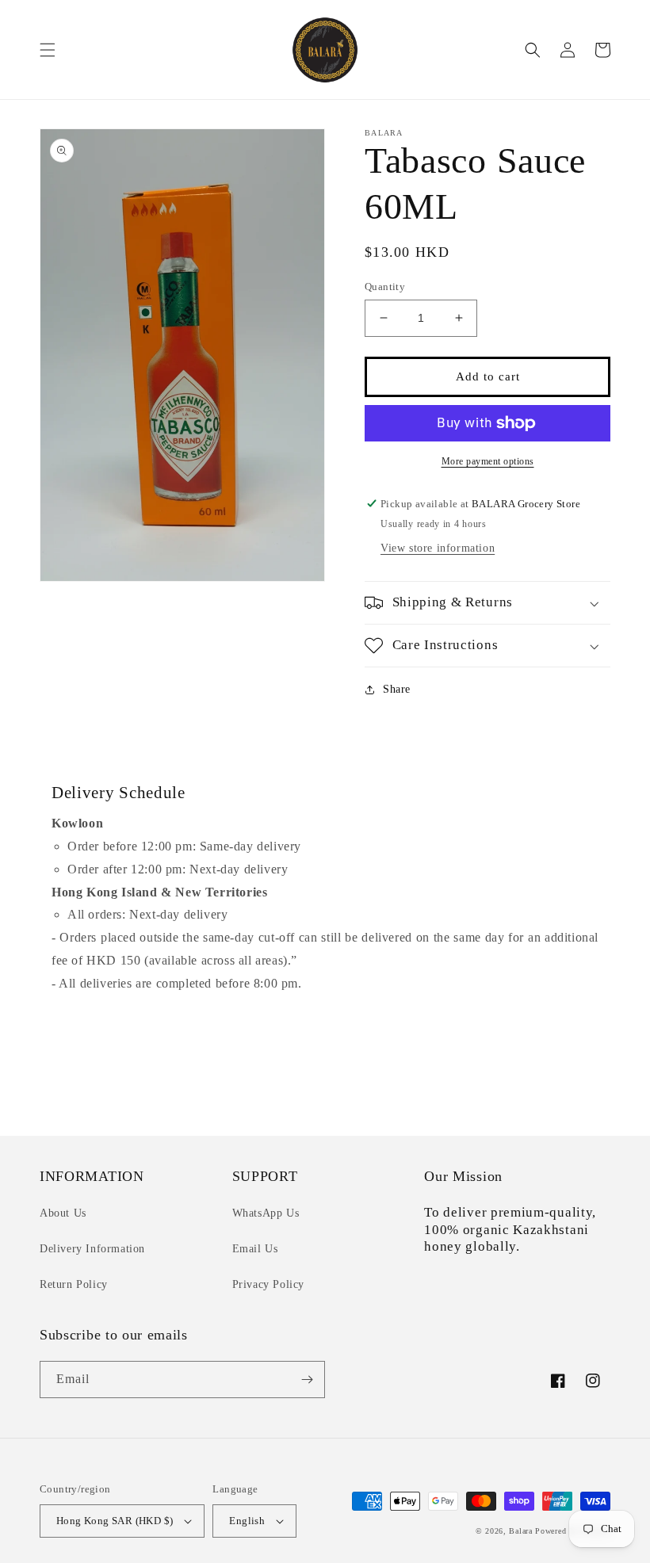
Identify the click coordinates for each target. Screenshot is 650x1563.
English (247, 1521)
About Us (63, 1213)
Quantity (385, 286)
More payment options (488, 461)
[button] (47, 49)
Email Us (255, 1249)
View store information (437, 548)
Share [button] (397, 689)
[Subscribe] (306, 1379)
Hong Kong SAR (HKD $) (114, 1521)
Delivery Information (92, 1249)
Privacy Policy (268, 1284)
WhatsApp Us (266, 1213)
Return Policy (74, 1284)
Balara (520, 1531)
